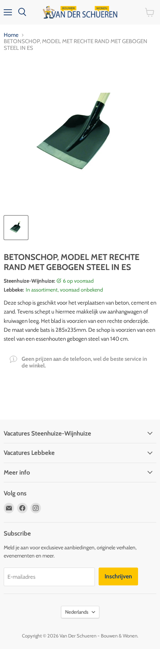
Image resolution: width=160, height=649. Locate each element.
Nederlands (76, 612)
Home (11, 35)
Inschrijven (118, 576)
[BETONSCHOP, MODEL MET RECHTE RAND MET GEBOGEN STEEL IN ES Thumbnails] (16, 228)
